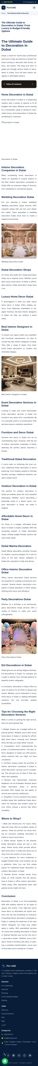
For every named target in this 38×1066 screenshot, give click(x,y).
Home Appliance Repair (9, 997)
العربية (3, 1025)
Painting (4, 1000)
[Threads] (24, 1055)
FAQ (2, 1017)
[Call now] (5, 1054)
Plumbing (4, 993)
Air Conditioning (7, 986)
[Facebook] (8, 1055)
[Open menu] (34, 7)
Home (3, 13)
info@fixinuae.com (10, 1038)
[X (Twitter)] (19, 1055)
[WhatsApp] (30, 1055)
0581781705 (8, 2)
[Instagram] (13, 1055)
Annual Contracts (7, 1014)
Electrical (4, 989)
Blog (3, 1021)
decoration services (15, 414)
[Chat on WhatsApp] (5, 1061)
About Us (4, 1010)
